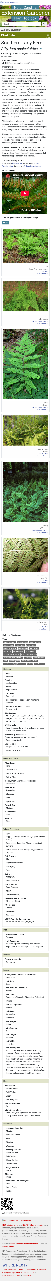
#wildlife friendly (9, 664)
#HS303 (30, 664)
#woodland (21, 664)
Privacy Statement (10, 1246)
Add (6, 223)
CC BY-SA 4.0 (43, 454)
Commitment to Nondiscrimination (24, 1244)
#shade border (18, 651)
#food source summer (11, 654)
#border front (23, 648)
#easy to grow (8, 645)
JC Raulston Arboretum (32, 166)
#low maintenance (9, 648)
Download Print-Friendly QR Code (16, 1213)
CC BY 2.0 (45, 271)
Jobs (21, 1270)
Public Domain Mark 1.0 (40, 321)
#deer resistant (39, 658)
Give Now (27, 1275)
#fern (5, 661)
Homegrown (17, 163)
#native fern (34, 648)
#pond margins (35, 642)
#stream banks (22, 642)
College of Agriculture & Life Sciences (18, 1272)
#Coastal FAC (30, 651)
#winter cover (39, 664)
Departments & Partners (36, 1270)
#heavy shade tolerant (29, 661)
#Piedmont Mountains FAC (12, 658)
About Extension (9, 1270)
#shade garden (14, 661)
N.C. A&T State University (32, 1225)
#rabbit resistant (9, 642)
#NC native (7, 651)
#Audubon (28, 658)
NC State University (10, 1225)
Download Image (42, 273)
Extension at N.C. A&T (11, 1275)
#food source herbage (29, 654)
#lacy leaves (20, 645)
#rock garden (30, 645)
